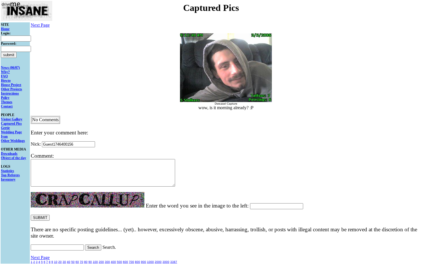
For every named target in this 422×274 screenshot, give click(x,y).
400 (113, 261)
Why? (5, 72)
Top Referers (10, 175)
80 (86, 261)
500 (119, 261)
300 (107, 261)
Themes (6, 102)
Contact (7, 106)
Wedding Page (11, 132)
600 (125, 261)
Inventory (8, 179)
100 (95, 261)
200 (101, 261)
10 (55, 261)
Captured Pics (11, 124)
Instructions (10, 93)
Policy (5, 98)
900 (143, 261)
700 (131, 261)
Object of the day (13, 158)
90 (90, 261)
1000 (150, 261)
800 (137, 261)
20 (60, 261)
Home (5, 29)
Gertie (5, 128)
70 (81, 261)
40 (68, 261)
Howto (6, 81)
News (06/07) (10, 68)
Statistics (7, 171)
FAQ (4, 76)
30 (64, 261)
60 (77, 261)
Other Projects (11, 89)
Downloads (9, 154)
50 (73, 261)
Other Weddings (13, 141)
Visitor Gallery (11, 119)
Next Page (40, 25)
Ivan (4, 136)
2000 (158, 261)
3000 (165, 261)
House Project (11, 85)
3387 (173, 261)
